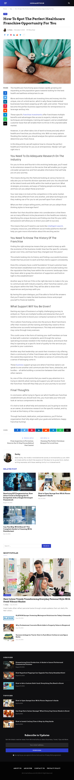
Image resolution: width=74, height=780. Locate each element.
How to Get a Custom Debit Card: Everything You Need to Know (40, 683)
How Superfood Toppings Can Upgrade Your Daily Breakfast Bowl (40, 673)
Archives (28, 768)
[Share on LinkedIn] (14, 34)
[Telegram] (5, 115)
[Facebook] (5, 93)
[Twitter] (5, 97)
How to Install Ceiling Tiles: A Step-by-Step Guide (35, 721)
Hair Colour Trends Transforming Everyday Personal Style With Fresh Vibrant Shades (36, 600)
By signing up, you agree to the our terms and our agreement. (38, 755)
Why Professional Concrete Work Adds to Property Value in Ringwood (43, 625)
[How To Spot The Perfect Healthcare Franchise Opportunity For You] (37, 61)
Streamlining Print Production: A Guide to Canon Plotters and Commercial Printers (39, 663)
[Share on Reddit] (17, 34)
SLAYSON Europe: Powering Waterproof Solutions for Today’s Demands (43, 615)
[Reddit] (5, 110)
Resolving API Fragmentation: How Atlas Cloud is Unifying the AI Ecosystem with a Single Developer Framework (18, 497)
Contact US (39, 768)
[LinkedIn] (5, 102)
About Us (17, 768)
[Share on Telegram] (20, 34)
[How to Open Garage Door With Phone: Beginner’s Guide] (54, 482)
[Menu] (5, 3)
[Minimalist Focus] (37, 3)
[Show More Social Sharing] (23, 34)
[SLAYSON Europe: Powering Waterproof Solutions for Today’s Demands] (8, 618)
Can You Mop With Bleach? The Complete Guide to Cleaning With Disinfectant (17, 529)
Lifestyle (7, 595)
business (20, 365)
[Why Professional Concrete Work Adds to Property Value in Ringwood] (8, 627)
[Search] (69, 3)
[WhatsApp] (5, 119)
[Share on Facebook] (4, 34)
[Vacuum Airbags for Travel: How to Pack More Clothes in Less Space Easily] (8, 637)
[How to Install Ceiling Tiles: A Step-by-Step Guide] (8, 724)
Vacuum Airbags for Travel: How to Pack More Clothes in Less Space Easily (42, 636)
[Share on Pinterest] (10, 34)
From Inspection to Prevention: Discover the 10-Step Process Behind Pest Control (20, 443)
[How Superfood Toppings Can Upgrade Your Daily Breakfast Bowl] (8, 675)
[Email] (5, 123)
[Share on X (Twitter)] (7, 34)
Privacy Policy (49, 755)
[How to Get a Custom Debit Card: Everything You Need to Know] (8, 685)
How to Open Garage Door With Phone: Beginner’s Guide (54, 495)
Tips (5, 14)
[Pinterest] (5, 106)
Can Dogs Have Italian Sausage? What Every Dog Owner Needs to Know (43, 711)
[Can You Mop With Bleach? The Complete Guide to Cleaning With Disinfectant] (19, 515)
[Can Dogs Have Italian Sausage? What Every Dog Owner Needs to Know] (8, 713)
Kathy (10, 30)
